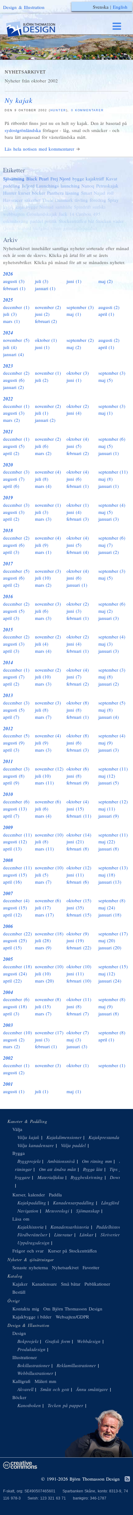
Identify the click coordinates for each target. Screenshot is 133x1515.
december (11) (17, 835)
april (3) (11, 552)
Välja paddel (73, 1145)
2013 (8, 695)
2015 (8, 629)
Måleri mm (46, 1381)
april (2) (11, 453)
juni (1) (73, 281)
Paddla (55, 1194)
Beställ (18, 1292)
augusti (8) (13, 776)
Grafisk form (57, 1341)
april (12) (12, 915)
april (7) (11, 717)
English (120, 7)
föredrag (98, 200)
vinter (56, 228)
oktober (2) (77, 406)
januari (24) (110, 981)
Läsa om (20, 1219)
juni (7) (73, 677)
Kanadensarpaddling (73, 1202)
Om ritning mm (97, 1161)
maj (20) (106, 940)
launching (70, 186)
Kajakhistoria (30, 1227)
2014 (8, 662)
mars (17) (44, 915)
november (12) (49, 769)
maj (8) (105, 479)
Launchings (47, 186)
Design (19, 1333)
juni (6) (73, 479)
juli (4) (10, 347)
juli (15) (43, 1006)
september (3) (80, 307)
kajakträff (95, 178)
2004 (8, 992)
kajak (8, 207)
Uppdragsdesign (33, 1242)
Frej (54, 178)
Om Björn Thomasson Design (72, 1308)
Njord (65, 178)
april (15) (12, 947)
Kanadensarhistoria (69, 1227)
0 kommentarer (87, 110)
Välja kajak (28, 1137)
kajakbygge (26, 207)
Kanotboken (29, 1405)
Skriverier (110, 1234)
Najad (99, 193)
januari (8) (108, 849)
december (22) (17, 933)
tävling (81, 200)
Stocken (103, 221)
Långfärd (110, 1202)
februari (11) (78, 816)
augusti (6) (13, 380)
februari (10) (78, 981)
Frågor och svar (28, 1251)
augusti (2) (109, 307)
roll (110, 193)
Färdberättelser (32, 1234)
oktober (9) (77, 933)
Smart (86, 193)
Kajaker (20, 1284)
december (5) (16, 571)
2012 (8, 728)
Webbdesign (89, 1341)
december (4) (16, 900)
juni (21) (75, 841)
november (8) (48, 999)
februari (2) (46, 321)
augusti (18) (15, 1006)
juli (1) (42, 413)
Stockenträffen (73, 221)
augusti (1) (13, 1091)
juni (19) (75, 940)
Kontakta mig (25, 1308)
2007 (8, 893)
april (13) (12, 849)
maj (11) (106, 809)
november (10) (49, 835)
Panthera (55, 193)
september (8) (112, 900)
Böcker (19, 1397)
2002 (8, 1058)
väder (118, 221)
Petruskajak (107, 186)
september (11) (113, 472)
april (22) (12, 981)
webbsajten (14, 214)
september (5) (112, 703)
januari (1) (45, 288)
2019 (8, 497)
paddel (36, 221)
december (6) (16, 801)
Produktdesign (31, 1349)
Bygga (18, 1153)
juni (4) (73, 413)
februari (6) (77, 882)
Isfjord (28, 186)
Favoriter (91, 1267)
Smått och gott (54, 1389)
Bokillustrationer (33, 1365)
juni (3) (73, 611)
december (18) (17, 966)
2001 (8, 1084)
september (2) (80, 340)
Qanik (9, 228)
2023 (8, 366)
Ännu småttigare (92, 1389)
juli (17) (43, 907)
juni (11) (75, 875)
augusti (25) (15, 940)
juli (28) (43, 940)
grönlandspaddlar (80, 228)
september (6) (112, 439)
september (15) (113, 966)
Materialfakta (50, 1177)
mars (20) (44, 981)
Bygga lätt (93, 1169)
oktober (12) (78, 867)
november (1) (48, 373)
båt (91, 221)
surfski (98, 207)
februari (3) (77, 519)
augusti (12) (15, 841)
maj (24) (106, 907)
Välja (17, 1129)
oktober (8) (77, 703)
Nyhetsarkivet (65, 1267)
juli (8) (42, 479)
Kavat (111, 178)
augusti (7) (13, 479)
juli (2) (42, 380)
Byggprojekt (29, 1161)
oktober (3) (77, 373)
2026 (8, 274)
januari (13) (110, 882)
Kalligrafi (21, 1381)
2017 (8, 563)
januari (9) (108, 816)
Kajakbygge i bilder (31, 1317)
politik (51, 221)
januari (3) (108, 519)
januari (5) (108, 783)
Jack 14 (66, 214)
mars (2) (11, 420)
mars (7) (43, 717)
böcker (38, 193)
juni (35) (75, 907)
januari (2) (13, 387)
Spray (113, 200)
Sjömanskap (88, 1211)
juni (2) (42, 314)
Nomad (46, 207)
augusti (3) (13, 281)
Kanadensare (44, 1284)
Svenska (101, 7)
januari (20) (110, 947)
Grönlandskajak (42, 214)
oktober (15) (78, 900)
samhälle (63, 207)
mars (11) (44, 783)
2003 (8, 1025)
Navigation (27, 1211)
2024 (8, 332)
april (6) (11, 486)
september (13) (113, 867)
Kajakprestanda (103, 1137)
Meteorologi (57, 1211)
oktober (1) (46, 340)
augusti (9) (13, 743)
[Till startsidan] (36, 29)
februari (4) (77, 552)
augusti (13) (15, 809)
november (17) (49, 1032)
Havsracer (13, 200)
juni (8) (73, 710)
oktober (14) (78, 835)
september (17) (113, 933)
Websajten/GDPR (72, 1317)
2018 (8, 530)
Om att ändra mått (57, 1169)
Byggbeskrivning (87, 1177)
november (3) (48, 571)
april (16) (12, 882)
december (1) (16, 307)
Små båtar (71, 1284)
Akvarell (25, 1389)
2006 (8, 926)
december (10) (17, 1032)
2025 (8, 300)
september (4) (112, 505)
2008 (8, 860)
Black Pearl (37, 178)
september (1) (112, 1065)
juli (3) (42, 281)
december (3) (16, 472)
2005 (8, 959)
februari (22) (78, 947)
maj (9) (105, 743)
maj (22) (106, 841)
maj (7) (105, 545)
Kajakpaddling (31, 1202)
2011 (8, 761)
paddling (11, 186)
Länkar (86, 1234)
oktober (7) (77, 1032)
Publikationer (97, 1284)
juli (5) (42, 875)
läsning (72, 193)
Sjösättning (13, 178)
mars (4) (43, 486)
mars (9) (43, 947)
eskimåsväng (15, 221)
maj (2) (105, 281)
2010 (8, 794)
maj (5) (105, 380)
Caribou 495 (88, 214)
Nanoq (87, 186)
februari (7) (77, 1013)
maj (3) (105, 644)
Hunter (58, 110)
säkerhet (32, 200)
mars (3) (43, 519)
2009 (8, 827)
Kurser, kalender (28, 1194)
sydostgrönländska (23, 130)
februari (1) (14, 288)
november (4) (48, 472)
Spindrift (82, 207)
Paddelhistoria (110, 1227)
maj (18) (106, 875)
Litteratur (63, 1234)
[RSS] (127, 1479)
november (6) (48, 801)
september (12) (113, 801)
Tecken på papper (65, 1405)
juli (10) (43, 578)
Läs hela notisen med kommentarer (39, 149)
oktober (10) (78, 966)
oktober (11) (78, 999)
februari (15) (78, 915)
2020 (8, 465)
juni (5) (73, 446)
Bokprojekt (27, 1341)
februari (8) (77, 849)
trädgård (41, 228)
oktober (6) (77, 769)
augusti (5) (13, 446)
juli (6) (42, 446)
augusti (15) (15, 875)
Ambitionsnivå (61, 1161)
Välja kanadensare (35, 1145)
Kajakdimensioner (64, 1137)
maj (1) (73, 314)
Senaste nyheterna (30, 1267)
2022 (8, 398)
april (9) (11, 783)
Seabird (24, 228)
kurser (24, 193)
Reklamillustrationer (76, 1365)
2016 (8, 596)
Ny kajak (18, 100)
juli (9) (42, 545)
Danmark (64, 200)
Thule (47, 200)
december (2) (16, 373)
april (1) (106, 314)
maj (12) (106, 776)
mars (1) (11, 321)
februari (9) (77, 783)
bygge (78, 178)
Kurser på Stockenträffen (72, 1251)
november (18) (49, 933)
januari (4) (13, 354)
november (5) (16, 340)
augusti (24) (15, 973)
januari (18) (110, 915)
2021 (8, 431)
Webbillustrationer (35, 1373)
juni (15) (75, 809)
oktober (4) (77, 439)
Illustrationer (24, 1357)
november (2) (48, 307)
